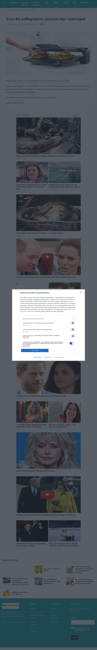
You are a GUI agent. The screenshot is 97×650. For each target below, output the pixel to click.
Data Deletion (38, 357)
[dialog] (48, 325)
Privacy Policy (59, 357)
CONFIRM (34, 350)
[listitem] (48, 319)
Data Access (48, 357)
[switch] (72, 323)
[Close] (81, 293)
